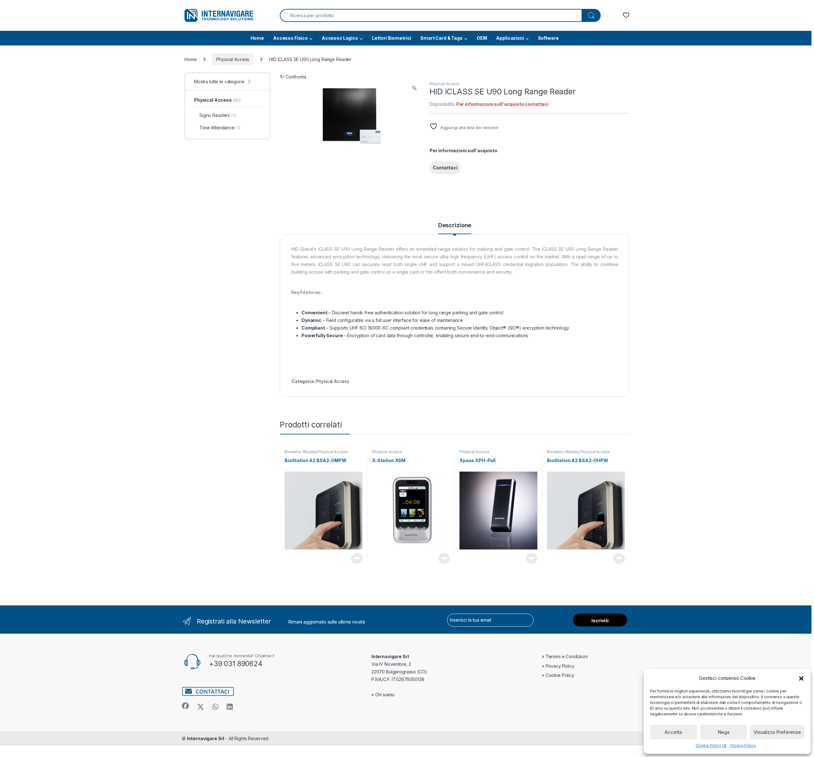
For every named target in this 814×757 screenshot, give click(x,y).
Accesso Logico (340, 38)
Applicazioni (510, 38)
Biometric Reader (300, 451)
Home (257, 38)
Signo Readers (217, 115)
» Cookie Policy (558, 675)
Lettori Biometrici (391, 38)
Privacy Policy (742, 745)
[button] (801, 678)
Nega (723, 732)
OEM (482, 38)
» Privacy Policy (558, 666)
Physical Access (232, 59)
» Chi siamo (383, 694)
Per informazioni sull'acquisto (463, 150)
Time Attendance (219, 127)
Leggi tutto (356, 558)
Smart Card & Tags (441, 38)
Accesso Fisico (290, 38)
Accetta (673, 732)
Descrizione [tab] (454, 225)
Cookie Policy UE (711, 745)
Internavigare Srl (205, 738)
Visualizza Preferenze (777, 732)
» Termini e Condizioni (565, 656)
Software (548, 38)
